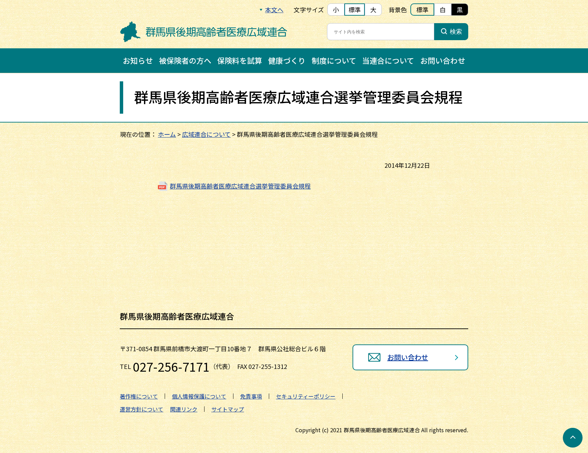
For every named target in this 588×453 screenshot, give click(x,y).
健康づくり (287, 60)
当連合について (388, 60)
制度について (334, 60)
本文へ (274, 9)
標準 (354, 9)
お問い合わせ (442, 60)
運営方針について (141, 409)
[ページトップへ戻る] (573, 438)
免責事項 (251, 396)
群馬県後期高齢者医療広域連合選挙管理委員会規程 (240, 185)
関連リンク (183, 409)
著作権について (139, 396)
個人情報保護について (199, 396)
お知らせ (138, 60)
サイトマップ (227, 409)
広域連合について (206, 134)
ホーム (167, 134)
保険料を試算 (239, 60)
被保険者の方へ (185, 60)
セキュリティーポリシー (306, 396)
